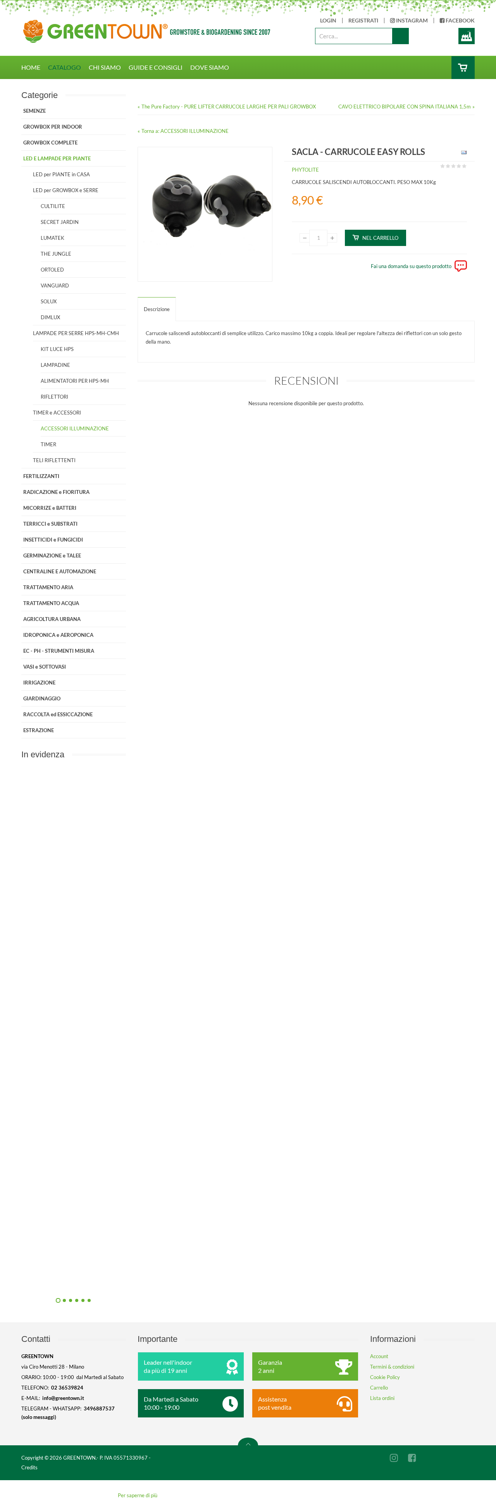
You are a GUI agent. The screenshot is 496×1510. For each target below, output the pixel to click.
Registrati (363, 20)
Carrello (379, 1387)
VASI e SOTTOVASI (44, 667)
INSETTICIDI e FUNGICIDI (53, 540)
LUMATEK (52, 238)
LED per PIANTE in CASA (61, 174)
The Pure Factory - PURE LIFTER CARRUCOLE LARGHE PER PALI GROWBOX (228, 106)
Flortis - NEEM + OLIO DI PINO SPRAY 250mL (157, 931)
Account (379, 1356)
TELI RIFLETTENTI (54, 460)
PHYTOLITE (305, 170)
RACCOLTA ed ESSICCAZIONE (58, 714)
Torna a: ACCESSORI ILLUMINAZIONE (185, 131)
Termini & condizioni (392, 1367)
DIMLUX (50, 317)
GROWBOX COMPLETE (50, 142)
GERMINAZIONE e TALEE (52, 555)
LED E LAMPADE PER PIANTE (57, 158)
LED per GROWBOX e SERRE (65, 190)
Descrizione (157, 309)
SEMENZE (34, 111)
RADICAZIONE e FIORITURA (56, 492)
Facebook (459, 20)
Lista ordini (382, 1398)
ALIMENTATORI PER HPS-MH (75, 381)
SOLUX (49, 301)
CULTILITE (53, 206)
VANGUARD (55, 285)
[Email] (463, 154)
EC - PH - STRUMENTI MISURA (58, 651)
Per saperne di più (137, 1495)
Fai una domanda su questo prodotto (411, 266)
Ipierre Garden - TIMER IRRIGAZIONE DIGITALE (157, 1106)
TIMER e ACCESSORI (57, 412)
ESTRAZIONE (38, 730)
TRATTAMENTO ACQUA (51, 603)
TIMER (48, 444)
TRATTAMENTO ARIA (48, 587)
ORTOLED (52, 270)
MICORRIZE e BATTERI (49, 508)
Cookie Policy (385, 1377)
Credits (29, 1467)
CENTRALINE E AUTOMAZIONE (59, 571)
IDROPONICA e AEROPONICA (58, 635)
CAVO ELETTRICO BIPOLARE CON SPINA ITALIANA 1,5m (404, 106)
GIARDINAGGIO (41, 698)
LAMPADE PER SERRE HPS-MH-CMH (76, 333)
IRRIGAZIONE (39, 682)
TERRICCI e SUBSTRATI (50, 524)
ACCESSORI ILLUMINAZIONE (75, 428)
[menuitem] (34, 67)
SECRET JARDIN (60, 222)
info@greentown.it (63, 1398)
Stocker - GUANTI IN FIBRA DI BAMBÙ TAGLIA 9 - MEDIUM (157, 1281)
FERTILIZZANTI (41, 476)
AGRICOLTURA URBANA (52, 619)
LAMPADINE (55, 365)
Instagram (411, 20)
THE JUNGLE (56, 254)
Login (328, 20)
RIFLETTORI (54, 397)
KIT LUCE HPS (57, 349)
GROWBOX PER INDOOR (52, 127)
